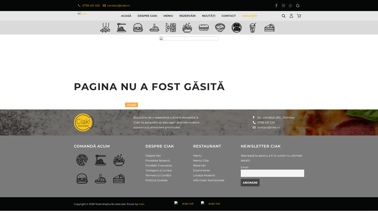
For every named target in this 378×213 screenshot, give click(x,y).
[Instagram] (283, 5)
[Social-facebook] (276, 5)
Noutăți (208, 16)
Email (244, 167)
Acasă (126, 16)
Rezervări (187, 16)
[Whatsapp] (290, 5)
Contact (229, 16)
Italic (142, 204)
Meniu (168, 16)
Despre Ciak (147, 16)
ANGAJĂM (249, 16)
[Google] (297, 5)
